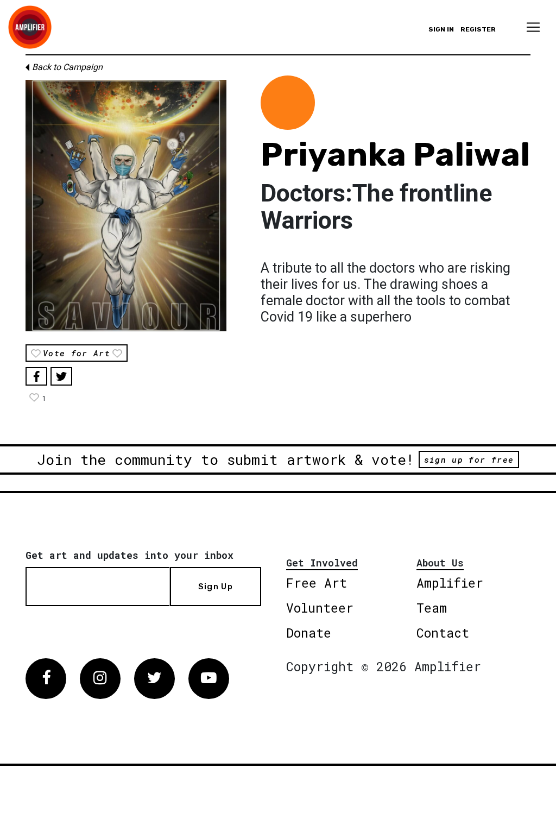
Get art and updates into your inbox (129, 555)
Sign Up (215, 586)
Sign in (441, 29)
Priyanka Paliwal (395, 154)
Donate (308, 633)
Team (431, 608)
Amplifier (449, 583)
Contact (442, 633)
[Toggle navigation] (533, 27)
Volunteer (319, 608)
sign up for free (469, 459)
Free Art (316, 583)
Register (478, 29)
